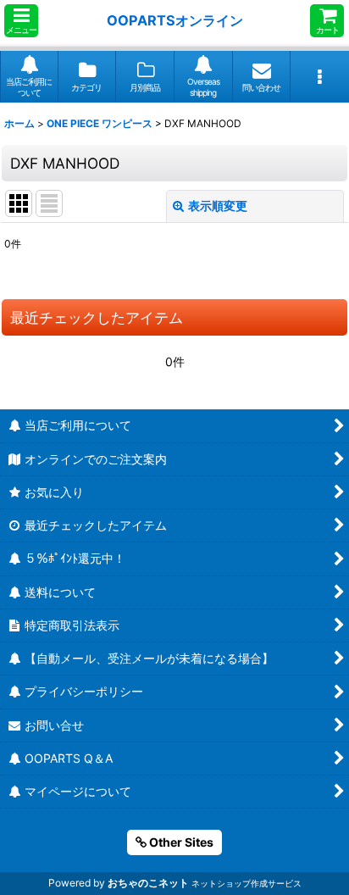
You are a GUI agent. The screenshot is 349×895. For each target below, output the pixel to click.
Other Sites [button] (180, 842)
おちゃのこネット (148, 882)
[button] (21, 20)
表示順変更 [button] (217, 205)
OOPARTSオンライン (175, 20)
